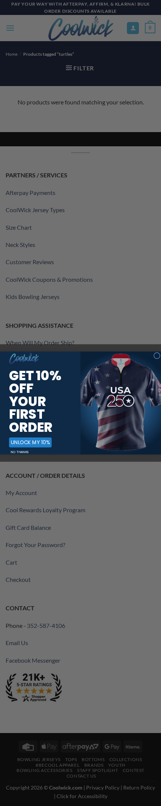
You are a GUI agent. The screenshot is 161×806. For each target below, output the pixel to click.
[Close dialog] (157, 355)
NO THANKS (19, 452)
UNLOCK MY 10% (30, 442)
